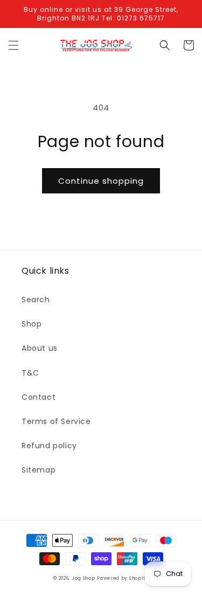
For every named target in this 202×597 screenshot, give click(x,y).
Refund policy (49, 445)
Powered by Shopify (123, 578)
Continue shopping (101, 180)
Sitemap (38, 469)
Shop (31, 323)
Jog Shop (83, 578)
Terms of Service (56, 421)
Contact (38, 397)
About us (40, 348)
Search (36, 299)
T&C (30, 372)
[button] (13, 45)
